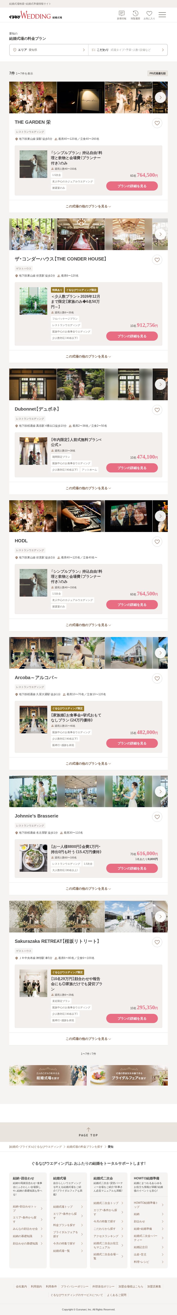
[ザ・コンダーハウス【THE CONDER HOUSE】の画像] (88, 234)
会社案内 (21, 1286)
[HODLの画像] (88, 516)
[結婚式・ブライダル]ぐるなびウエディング (35, 1146)
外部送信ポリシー (103, 1286)
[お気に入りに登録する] (157, 123)
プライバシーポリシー (74, 1286)
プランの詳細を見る (132, 186)
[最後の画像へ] (160, 97)
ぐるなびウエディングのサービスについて (76, 1295)
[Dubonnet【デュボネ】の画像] (88, 384)
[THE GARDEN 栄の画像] (88, 97)
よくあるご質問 (116, 1295)
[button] (88, 170)
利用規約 (36, 1286)
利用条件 (51, 1286)
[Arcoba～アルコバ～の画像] (88, 653)
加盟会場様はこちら (130, 1286)
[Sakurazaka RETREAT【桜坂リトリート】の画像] (88, 916)
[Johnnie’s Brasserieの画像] (88, 791)
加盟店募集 (154, 1286)
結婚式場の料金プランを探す (85, 1146)
